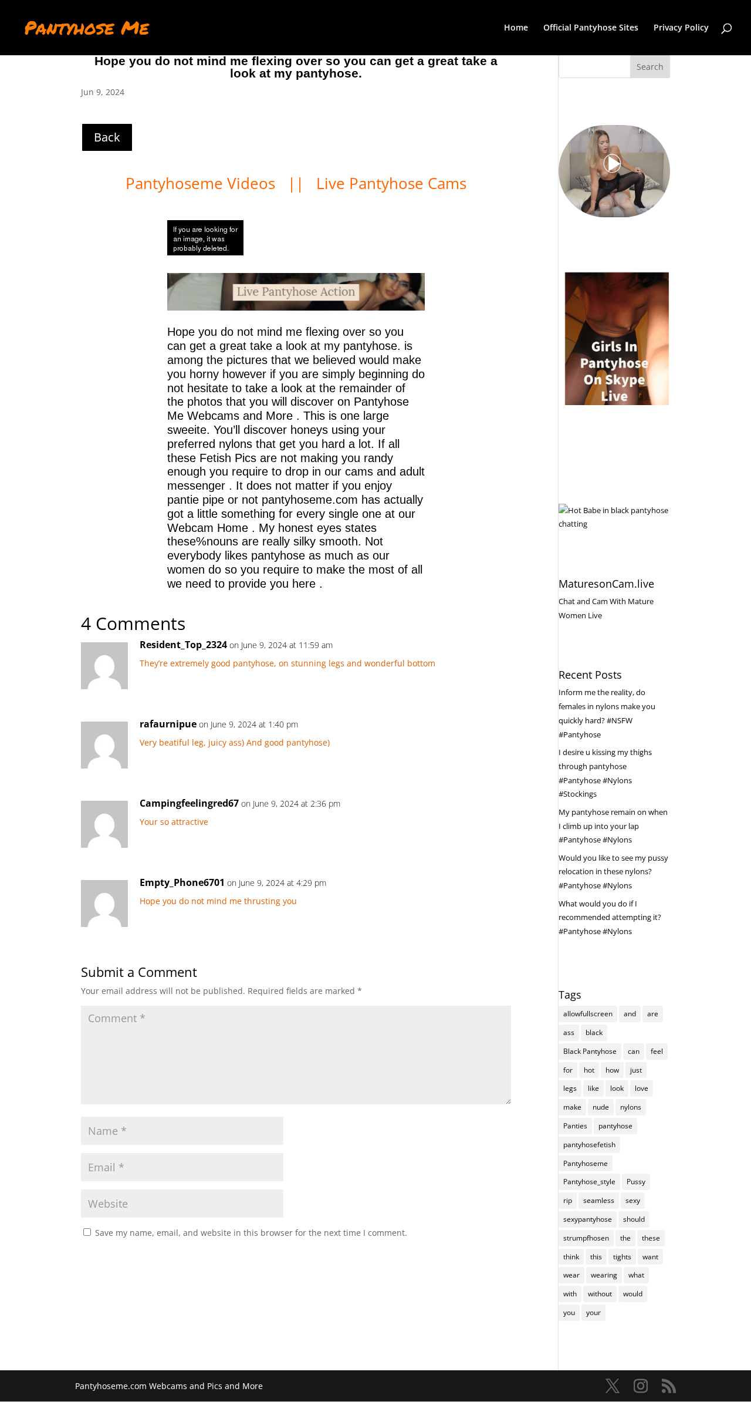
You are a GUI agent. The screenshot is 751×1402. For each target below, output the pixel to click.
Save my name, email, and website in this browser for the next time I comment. (251, 1232)
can (634, 1051)
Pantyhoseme (585, 1163)
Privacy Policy (681, 28)
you (569, 1312)
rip (567, 1200)
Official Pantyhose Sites (590, 28)
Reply (483, 657)
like (593, 1088)
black (594, 1032)
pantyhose (615, 1126)
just (636, 1070)
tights (622, 1257)
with (570, 1294)
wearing (604, 1275)
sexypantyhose (587, 1219)
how (612, 1070)
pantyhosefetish (589, 1145)
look (617, 1088)
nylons (630, 1107)
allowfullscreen (588, 1014)
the (625, 1238)
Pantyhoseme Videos (202, 183)
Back (107, 137)
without (600, 1294)
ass (568, 1032)
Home (516, 28)
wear (571, 1275)
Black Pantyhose (590, 1051)
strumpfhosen (586, 1238)
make (572, 1107)
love (641, 1088)
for (568, 1070)
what (636, 1275)
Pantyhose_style (589, 1182)
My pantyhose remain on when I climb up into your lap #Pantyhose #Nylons (613, 826)
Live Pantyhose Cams (391, 183)
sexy (632, 1200)
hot (589, 1070)
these (651, 1238)
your (593, 1312)
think (571, 1257)
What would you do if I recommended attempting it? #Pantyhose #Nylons (610, 917)
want (650, 1257)
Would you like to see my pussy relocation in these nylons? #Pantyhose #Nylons (613, 871)
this (596, 1257)
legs (570, 1088)
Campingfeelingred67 (189, 803)
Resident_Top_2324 (183, 644)
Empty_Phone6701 (182, 882)
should (634, 1219)
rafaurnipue (168, 723)
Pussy (636, 1182)
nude (601, 1107)
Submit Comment (450, 1262)
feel (657, 1051)
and (630, 1014)
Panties (575, 1126)
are (652, 1014)
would (632, 1294)
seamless (598, 1200)
